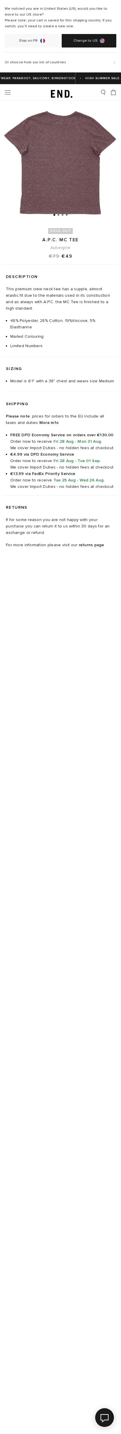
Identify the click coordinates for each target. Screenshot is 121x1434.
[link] (61, 92)
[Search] (103, 92)
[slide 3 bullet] (62, 214)
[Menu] (8, 92)
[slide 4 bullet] (67, 214)
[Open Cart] (113, 92)
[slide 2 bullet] (58, 214)
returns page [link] (91, 544)
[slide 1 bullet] (54, 214)
